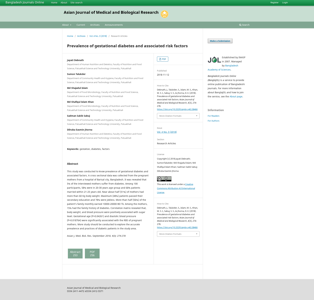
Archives (95, 24)
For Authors (213, 120)
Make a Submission (220, 40)
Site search (76, 2)
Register (274, 2)
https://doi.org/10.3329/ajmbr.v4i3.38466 (177, 109)
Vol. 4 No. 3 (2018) (98, 36)
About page (236, 96)
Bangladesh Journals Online (25, 2)
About (64, 2)
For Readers (213, 115)
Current (81, 24)
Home (54, 2)
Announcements (114, 24)
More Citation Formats (170, 115)
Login (285, 2)
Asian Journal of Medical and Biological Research (111, 12)
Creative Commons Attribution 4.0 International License (176, 188)
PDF (164, 59)
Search (245, 24)
